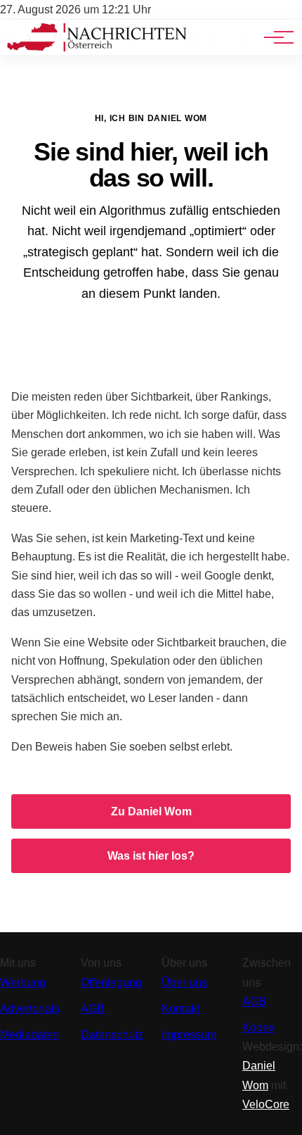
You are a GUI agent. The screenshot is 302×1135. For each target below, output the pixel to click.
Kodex (258, 1028)
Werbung (23, 983)
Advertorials (30, 1009)
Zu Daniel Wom (151, 811)
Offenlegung (111, 983)
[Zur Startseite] (97, 48)
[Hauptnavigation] (273, 37)
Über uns (184, 983)
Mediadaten (29, 1035)
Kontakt (180, 1009)
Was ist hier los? (151, 856)
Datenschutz (112, 1035)
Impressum (189, 1035)
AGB (93, 1009)
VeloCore (265, 1104)
